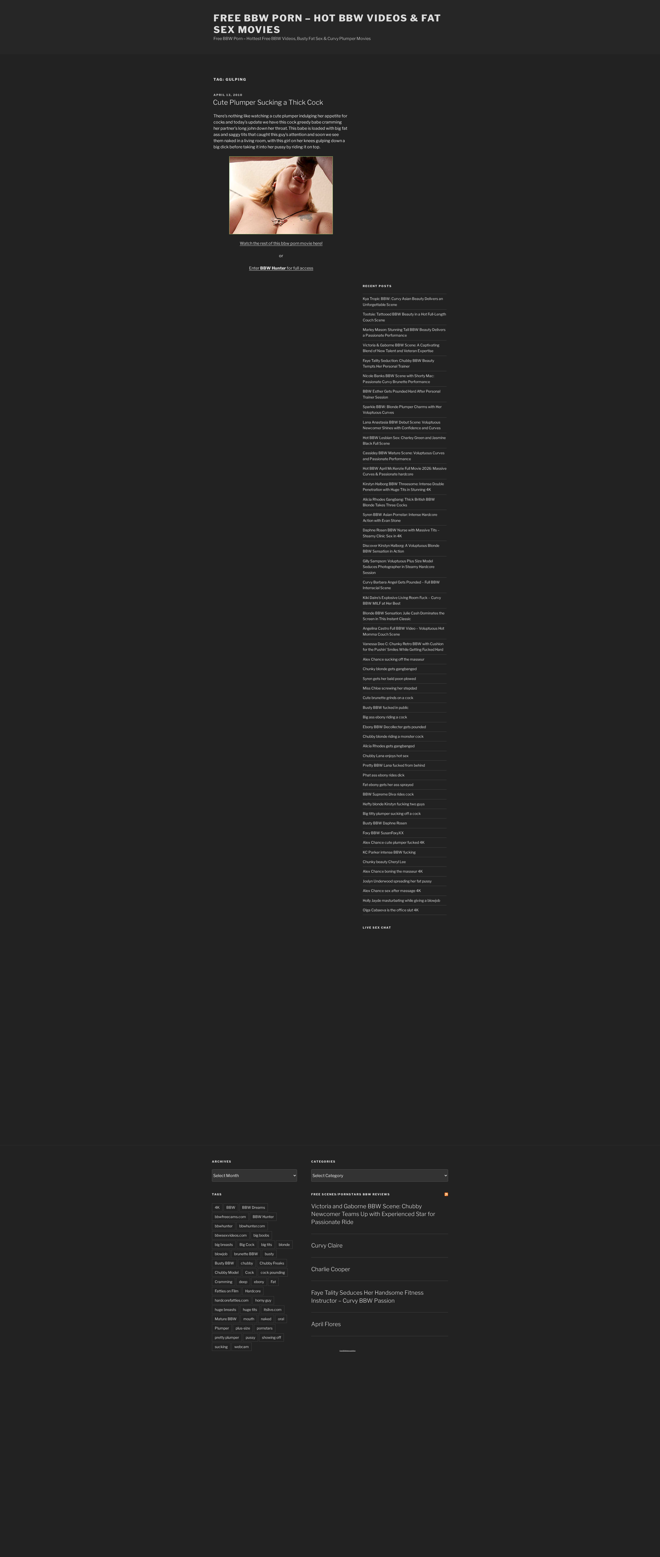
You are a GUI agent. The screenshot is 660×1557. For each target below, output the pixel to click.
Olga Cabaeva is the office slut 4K (391, 910)
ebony (259, 1281)
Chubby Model (226, 1272)
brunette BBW (246, 1254)
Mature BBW (226, 1319)
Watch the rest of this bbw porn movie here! (281, 243)
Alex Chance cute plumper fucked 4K (394, 842)
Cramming (223, 1281)
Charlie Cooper (330, 1269)
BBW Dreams (253, 1207)
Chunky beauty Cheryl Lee (384, 861)
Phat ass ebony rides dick (384, 775)
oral (281, 1319)
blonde (284, 1244)
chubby (247, 1263)
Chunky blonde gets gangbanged (390, 669)
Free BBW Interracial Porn (348, 1350)
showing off (271, 1337)
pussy (250, 1337)
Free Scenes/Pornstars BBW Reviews (350, 1194)
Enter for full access (281, 268)
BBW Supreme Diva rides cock (388, 794)
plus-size (243, 1328)
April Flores (326, 1324)
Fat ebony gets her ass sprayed (388, 784)
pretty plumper (227, 1337)
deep (243, 1281)
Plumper (222, 1328)
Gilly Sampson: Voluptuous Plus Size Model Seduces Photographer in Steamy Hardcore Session (398, 567)
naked (266, 1319)
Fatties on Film (226, 1291)
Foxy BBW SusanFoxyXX (383, 833)
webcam (241, 1346)
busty (269, 1254)
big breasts (224, 1244)
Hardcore (253, 1291)
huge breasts (225, 1309)
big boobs (261, 1235)
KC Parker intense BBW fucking (389, 852)
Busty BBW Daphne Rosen (385, 823)
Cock (249, 1272)
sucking (221, 1346)
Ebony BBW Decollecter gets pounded (394, 727)
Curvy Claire (327, 1245)
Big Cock (247, 1244)
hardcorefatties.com (232, 1300)
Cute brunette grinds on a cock (388, 697)
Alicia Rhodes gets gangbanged (389, 746)
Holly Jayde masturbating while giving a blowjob (401, 900)
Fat (273, 1281)
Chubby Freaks (272, 1263)
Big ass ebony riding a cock (385, 717)
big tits (266, 1244)
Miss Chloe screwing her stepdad (390, 688)
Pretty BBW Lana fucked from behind (394, 765)
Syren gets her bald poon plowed (389, 678)
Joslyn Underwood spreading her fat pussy (397, 881)
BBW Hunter (263, 1216)
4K (217, 1207)
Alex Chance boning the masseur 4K (393, 871)
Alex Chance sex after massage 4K (392, 890)
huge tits (250, 1309)
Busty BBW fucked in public (386, 707)
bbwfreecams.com (230, 1216)
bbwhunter (224, 1226)
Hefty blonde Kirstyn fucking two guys (394, 804)
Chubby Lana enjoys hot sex (386, 755)
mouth (248, 1319)
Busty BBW (224, 1263)
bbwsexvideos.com (231, 1235)
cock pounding (273, 1272)
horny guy (263, 1300)
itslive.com (273, 1309)
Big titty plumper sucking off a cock (392, 813)
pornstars (265, 1328)
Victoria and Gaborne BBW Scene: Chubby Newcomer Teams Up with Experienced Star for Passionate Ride (373, 1214)
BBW (230, 1207)
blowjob (221, 1254)
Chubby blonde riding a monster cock (393, 736)
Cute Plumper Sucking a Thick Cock (268, 102)
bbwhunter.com (252, 1226)
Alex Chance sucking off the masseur (393, 659)
